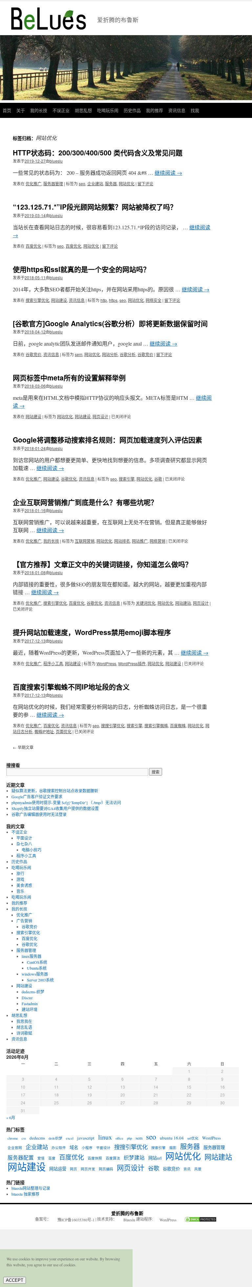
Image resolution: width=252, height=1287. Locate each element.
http (103, 300)
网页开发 (88, 1169)
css (24, 1138)
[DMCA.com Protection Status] (197, 1220)
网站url (155, 1158)
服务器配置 (21, 1158)
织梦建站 (134, 1158)
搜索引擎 (127, 479)
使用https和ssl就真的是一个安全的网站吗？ (81, 269)
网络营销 (157, 541)
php (129, 1138)
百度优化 (33, 246)
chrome (13, 1138)
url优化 (193, 1138)
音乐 (20, 891)
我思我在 (24, 1021)
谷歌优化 (69, 479)
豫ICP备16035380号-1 (75, 1219)
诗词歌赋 (24, 1033)
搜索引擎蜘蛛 (156, 725)
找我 (195, 110)
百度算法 (113, 1158)
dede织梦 (55, 1138)
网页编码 (106, 1169)
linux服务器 (31, 956)
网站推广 (140, 541)
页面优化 (64, 731)
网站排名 (122, 541)
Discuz (27, 997)
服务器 (111, 183)
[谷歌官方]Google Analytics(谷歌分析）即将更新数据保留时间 (110, 323)
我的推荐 (154, 110)
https (113, 300)
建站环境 (29, 1009)
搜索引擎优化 (37, 300)
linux (105, 1137)
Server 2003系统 (40, 979)
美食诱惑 (24, 885)
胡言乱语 (24, 1027)
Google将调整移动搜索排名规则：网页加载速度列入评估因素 (107, 439)
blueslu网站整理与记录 (30, 1188)
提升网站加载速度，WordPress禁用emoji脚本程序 (92, 632)
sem (78, 354)
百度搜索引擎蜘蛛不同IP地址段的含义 (71, 686)
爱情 (41, 1158)
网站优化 (127, 183)
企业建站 (95, 183)
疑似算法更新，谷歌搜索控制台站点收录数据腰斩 (54, 790)
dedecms (37, 1138)
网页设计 (100, 416)
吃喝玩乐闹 (107, 110)
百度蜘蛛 (178, 725)
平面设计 (24, 838)
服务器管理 (53, 183)
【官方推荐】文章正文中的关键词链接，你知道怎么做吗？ (102, 564)
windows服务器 (35, 974)
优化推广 (33, 183)
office (119, 1138)
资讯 (187, 1169)
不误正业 (61, 110)
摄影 (173, 1147)
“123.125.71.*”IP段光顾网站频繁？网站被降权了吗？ (95, 207)
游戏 (20, 879)
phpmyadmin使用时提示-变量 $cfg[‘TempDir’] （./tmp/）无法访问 (66, 802)
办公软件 (59, 1147)
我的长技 (38, 110)
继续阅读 (168, 172)
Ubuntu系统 (37, 968)
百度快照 (95, 1158)
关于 (20, 110)
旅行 (20, 873)
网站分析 (110, 354)
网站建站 (183, 603)
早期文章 (23, 747)
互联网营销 (84, 541)
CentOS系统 (37, 962)
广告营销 (24, 920)
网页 (73, 1169)
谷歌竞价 (33, 354)
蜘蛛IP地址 (44, 731)
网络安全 (153, 300)
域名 (74, 1147)
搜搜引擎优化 (113, 725)
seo (82, 183)
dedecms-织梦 (33, 991)
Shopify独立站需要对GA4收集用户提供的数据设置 (55, 808)
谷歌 (158, 479)
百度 (51, 1158)
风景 (197, 1169)
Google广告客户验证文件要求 (36, 796)
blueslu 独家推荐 (25, 1194)
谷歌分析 (128, 354)
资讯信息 (176, 110)
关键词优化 (146, 603)
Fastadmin (30, 1003)
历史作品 (132, 110)
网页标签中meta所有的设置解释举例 (69, 377)
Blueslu (129, 1219)
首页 (7, 110)
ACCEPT (14, 1280)
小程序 (87, 1147)
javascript (85, 1138)
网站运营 (57, 1169)
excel (70, 1138)
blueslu (56, 161)
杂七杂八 (24, 844)
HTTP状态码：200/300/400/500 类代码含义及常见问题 (97, 152)
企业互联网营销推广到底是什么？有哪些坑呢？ (85, 502)
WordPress (106, 663)
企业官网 (15, 1147)
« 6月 (10, 1117)
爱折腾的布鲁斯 (127, 1213)
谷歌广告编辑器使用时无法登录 (39, 814)
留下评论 (145, 183)
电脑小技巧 (31, 849)
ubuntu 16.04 (172, 1138)
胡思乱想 (83, 110)
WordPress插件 (132, 663)
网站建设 (59, 300)
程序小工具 (53, 663)
